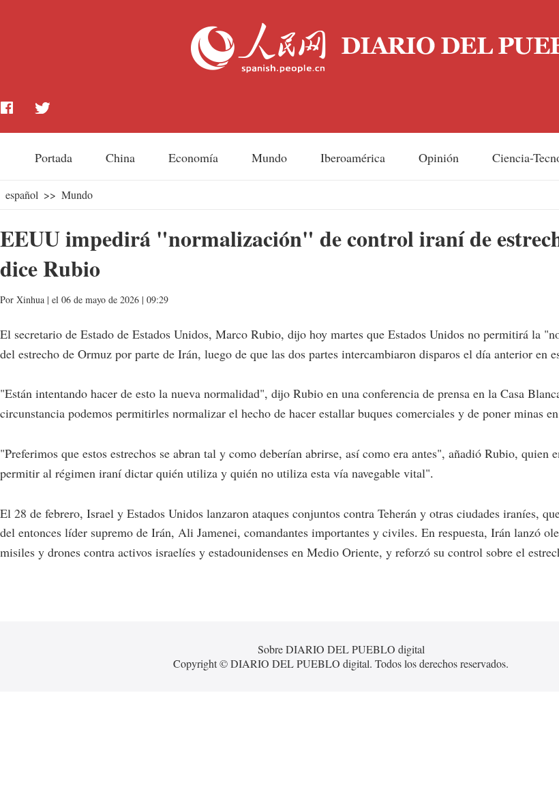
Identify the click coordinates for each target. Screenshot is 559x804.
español (21, 194)
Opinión (439, 157)
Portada (53, 157)
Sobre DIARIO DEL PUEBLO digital (341, 649)
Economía (193, 157)
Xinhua (30, 299)
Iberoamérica (352, 157)
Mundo (269, 157)
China (120, 157)
